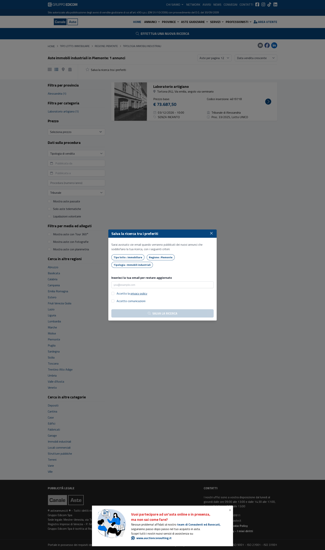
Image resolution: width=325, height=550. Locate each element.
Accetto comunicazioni (131, 301)
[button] (231, 510)
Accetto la (132, 293)
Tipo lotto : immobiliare (128, 257)
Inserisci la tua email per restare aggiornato (141, 277)
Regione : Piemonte (160, 257)
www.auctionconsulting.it (154, 538)
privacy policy (139, 293)
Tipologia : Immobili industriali (132, 265)
